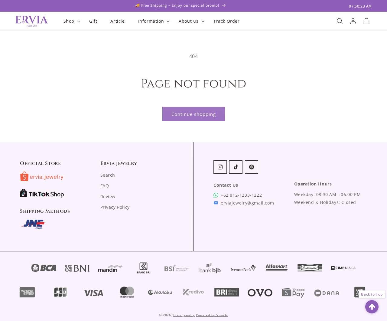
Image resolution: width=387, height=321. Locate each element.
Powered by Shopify (212, 315)
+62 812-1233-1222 (241, 195)
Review (108, 196)
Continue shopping (193, 114)
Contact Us (225, 185)
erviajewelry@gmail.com (247, 203)
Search (107, 175)
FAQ (104, 185)
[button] (70, 21)
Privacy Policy (115, 207)
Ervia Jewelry (184, 315)
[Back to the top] (372, 306)
